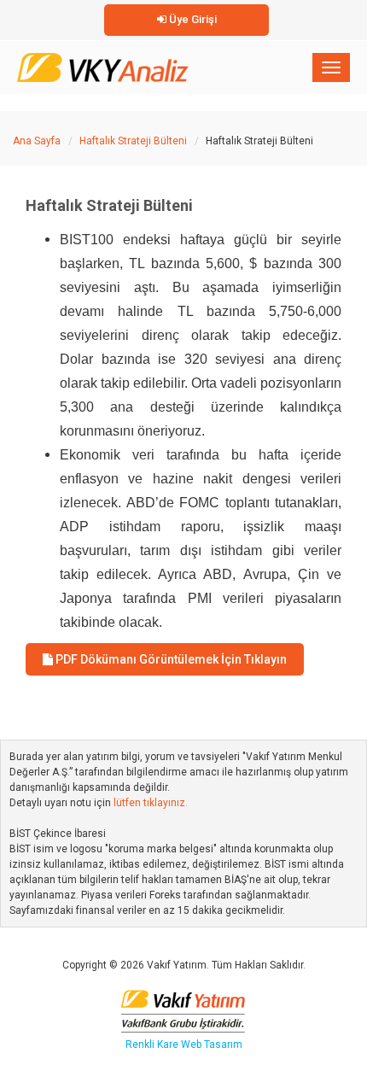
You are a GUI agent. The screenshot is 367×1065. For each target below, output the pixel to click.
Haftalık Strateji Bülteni (133, 141)
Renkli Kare (153, 1044)
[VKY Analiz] (103, 64)
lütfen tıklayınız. (151, 803)
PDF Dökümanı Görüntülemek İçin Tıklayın (170, 659)
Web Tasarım (211, 1044)
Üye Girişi (191, 19)
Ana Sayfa (37, 141)
